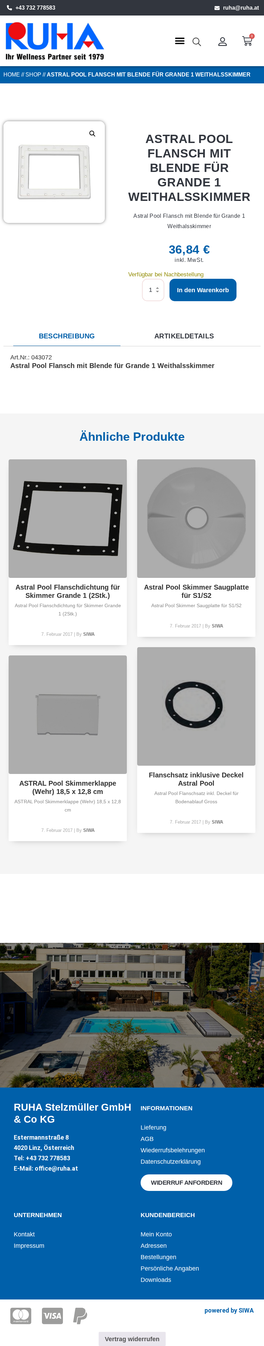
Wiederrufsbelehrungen (173, 1150)
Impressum (29, 1245)
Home (11, 75)
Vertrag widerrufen (132, 1339)
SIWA (246, 1310)
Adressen (154, 1245)
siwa (89, 634)
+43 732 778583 (35, 8)
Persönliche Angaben (170, 1268)
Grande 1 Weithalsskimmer (169, 365)
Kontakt (24, 1234)
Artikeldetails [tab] (184, 336)
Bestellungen (158, 1257)
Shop (33, 75)
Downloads (156, 1279)
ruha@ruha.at (241, 8)
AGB (147, 1138)
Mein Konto (156, 1234)
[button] (179, 41)
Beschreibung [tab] (67, 336)
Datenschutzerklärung (171, 1161)
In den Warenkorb (203, 290)
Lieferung (153, 1127)
